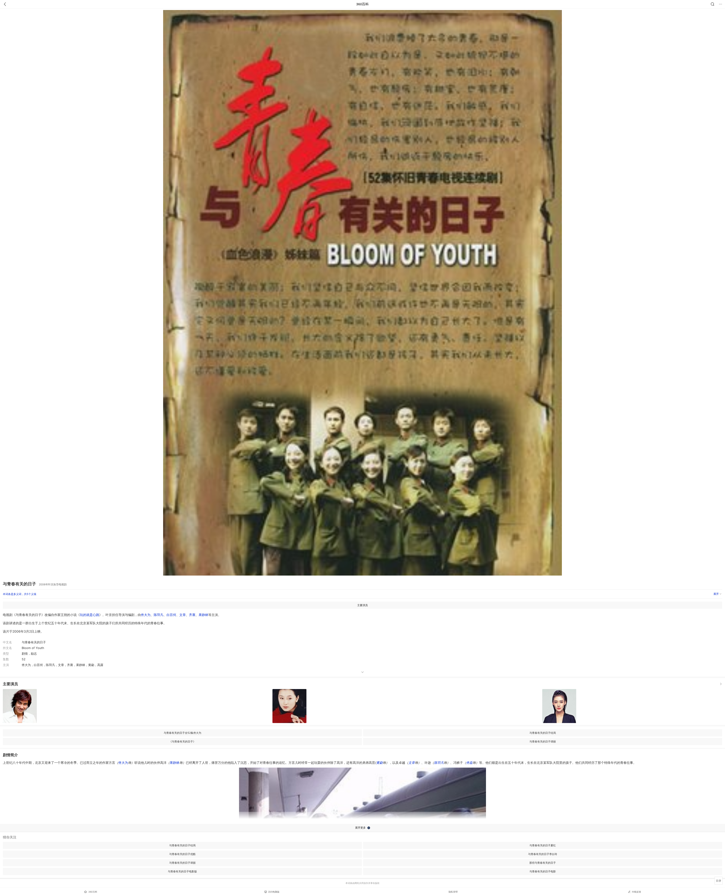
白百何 (171, 615)
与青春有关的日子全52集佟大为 (182, 732)
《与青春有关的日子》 (182, 741)
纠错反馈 (636, 891)
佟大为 (145, 615)
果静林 (203, 615)
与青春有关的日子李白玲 (542, 854)
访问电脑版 (273, 891)
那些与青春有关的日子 (542, 862)
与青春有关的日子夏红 (542, 845)
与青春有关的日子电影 (542, 871)
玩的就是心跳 (89, 615)
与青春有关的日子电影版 (182, 871)
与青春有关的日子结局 (542, 732)
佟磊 (469, 763)
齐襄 (192, 615)
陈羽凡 (158, 615)
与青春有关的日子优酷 (182, 854)
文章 (182, 615)
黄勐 (379, 763)
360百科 (362, 4)
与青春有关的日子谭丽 (542, 741)
